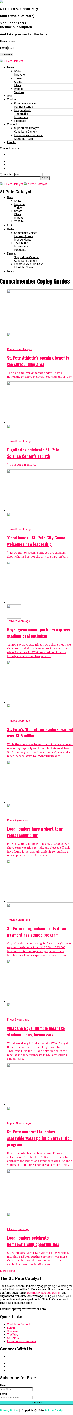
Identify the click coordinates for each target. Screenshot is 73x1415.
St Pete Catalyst (54, 1410)
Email (3, 48)
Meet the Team (23, 138)
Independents (22, 110)
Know (17, 71)
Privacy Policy (9, 1410)
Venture (19, 92)
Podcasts (20, 121)
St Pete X (13, 1338)
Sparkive (12, 1331)
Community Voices (25, 103)
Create (18, 81)
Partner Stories (23, 106)
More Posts (7, 1270)
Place (17, 85)
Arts (9, 96)
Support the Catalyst (26, 128)
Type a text (7, 174)
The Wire (12, 1334)
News (10, 67)
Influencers (21, 117)
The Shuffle (21, 113)
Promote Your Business (28, 135)
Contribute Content (25, 131)
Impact (18, 88)
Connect (12, 124)
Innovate (19, 74)
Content (12, 99)
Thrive (18, 78)
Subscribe (6, 54)
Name (3, 41)
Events (11, 142)
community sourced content (44, 1292)
